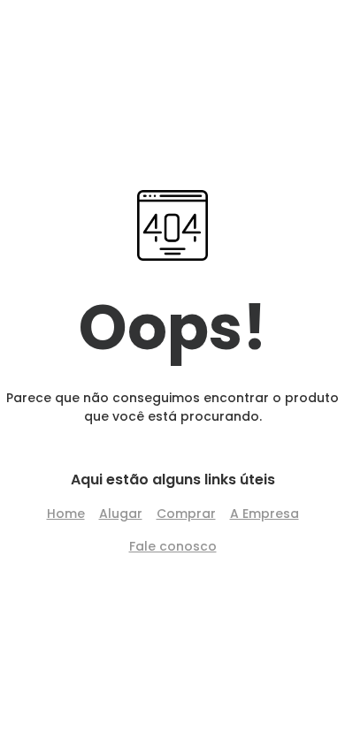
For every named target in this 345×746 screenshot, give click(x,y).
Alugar (120, 513)
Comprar (186, 513)
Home (66, 513)
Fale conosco (173, 546)
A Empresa (264, 513)
